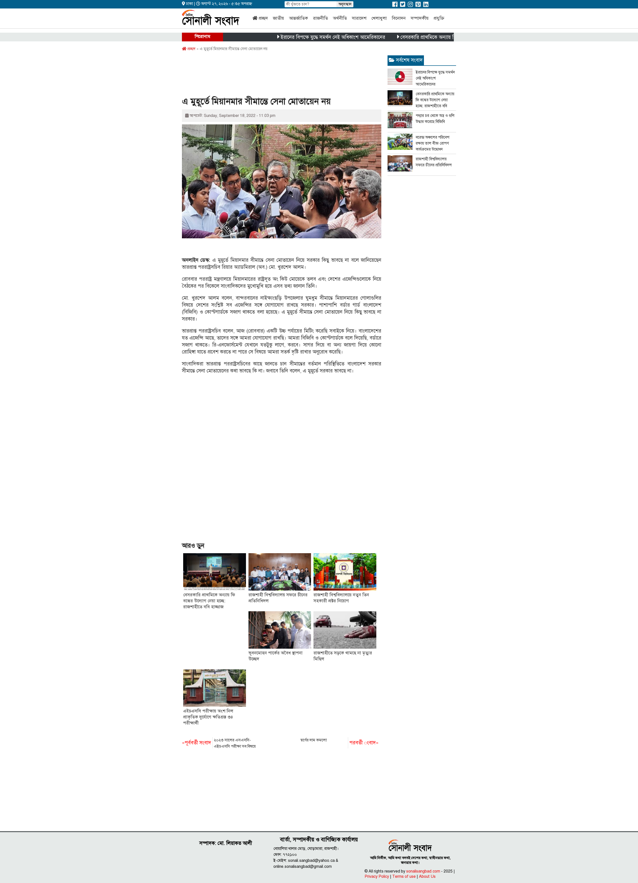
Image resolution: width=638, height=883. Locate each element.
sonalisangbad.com (423, 871)
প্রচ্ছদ (263, 18)
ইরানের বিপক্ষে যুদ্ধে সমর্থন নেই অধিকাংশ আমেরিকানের (305, 37)
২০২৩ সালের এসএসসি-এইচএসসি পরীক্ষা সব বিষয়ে (219, 743)
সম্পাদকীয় (420, 18)
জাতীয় (278, 18)
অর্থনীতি (340, 18)
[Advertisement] (272, 75)
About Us (427, 876)
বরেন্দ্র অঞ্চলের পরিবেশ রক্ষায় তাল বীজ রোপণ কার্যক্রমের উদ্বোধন (432, 143)
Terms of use (404, 876)
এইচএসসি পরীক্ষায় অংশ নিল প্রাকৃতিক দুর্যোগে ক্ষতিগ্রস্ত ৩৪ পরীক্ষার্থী (208, 717)
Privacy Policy (377, 876)
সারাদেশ (359, 18)
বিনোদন (399, 18)
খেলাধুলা (379, 18)
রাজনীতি (320, 18)
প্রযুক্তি (439, 18)
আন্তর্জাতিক (298, 18)
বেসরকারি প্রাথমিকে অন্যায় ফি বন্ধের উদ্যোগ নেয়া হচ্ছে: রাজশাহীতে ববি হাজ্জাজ (447, 37)
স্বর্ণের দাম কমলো (339, 742)
